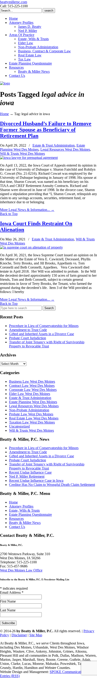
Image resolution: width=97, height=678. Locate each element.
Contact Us (17, 527)
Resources (16, 519)
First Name (8, 601)
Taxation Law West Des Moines (32, 422)
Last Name (8, 610)
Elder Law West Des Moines (29, 394)
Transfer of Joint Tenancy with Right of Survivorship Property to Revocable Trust (46, 344)
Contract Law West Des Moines (32, 385)
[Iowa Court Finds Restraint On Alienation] (31, 247)
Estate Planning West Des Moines (33, 402)
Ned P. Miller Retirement (26, 476)
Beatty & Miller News (25, 523)
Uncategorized (19, 426)
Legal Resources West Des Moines (65, 149)
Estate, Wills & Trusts (24, 510)
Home (4, 114)
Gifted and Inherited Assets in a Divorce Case (41, 334)
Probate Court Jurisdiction (27, 338)
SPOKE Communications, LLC (72, 672)
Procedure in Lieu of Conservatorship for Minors (44, 326)
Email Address (11, 592)
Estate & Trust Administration (53, 145)
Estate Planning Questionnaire (30, 514)
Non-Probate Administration (29, 410)
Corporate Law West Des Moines (33, 390)
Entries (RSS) (10, 676)
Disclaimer (19, 635)
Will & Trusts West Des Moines (22, 153)
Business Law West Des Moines (32, 381)
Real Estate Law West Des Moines (33, 418)
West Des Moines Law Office (21, 570)
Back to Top (9, 214)
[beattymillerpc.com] (5, 83)
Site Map (35, 635)
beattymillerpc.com (13, 2)
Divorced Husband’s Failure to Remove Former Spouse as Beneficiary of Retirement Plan (45, 130)
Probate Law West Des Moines (31, 414)
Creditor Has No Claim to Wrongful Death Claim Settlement (52, 485)
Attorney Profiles (21, 506)
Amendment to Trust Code (28, 330)
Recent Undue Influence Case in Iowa (36, 480)
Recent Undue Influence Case (30, 472)
